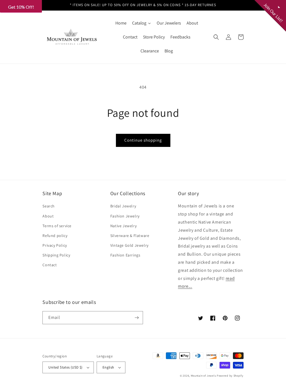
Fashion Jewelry (125, 216)
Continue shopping (143, 140)
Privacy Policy (54, 245)
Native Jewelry (123, 225)
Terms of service (57, 225)
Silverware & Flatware (129, 235)
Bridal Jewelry (123, 206)
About (48, 216)
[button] (216, 37)
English (108, 367)
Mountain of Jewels (203, 375)
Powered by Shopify (230, 375)
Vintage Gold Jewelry (129, 245)
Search (48, 206)
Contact (49, 264)
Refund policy (54, 235)
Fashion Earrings (125, 255)
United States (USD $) (65, 367)
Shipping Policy (56, 255)
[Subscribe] (136, 317)
